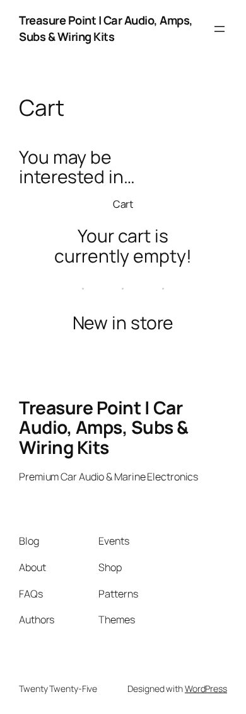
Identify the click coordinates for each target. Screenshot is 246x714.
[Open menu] (219, 29)
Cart (123, 204)
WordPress (206, 688)
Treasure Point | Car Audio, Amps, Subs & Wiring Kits (106, 28)
